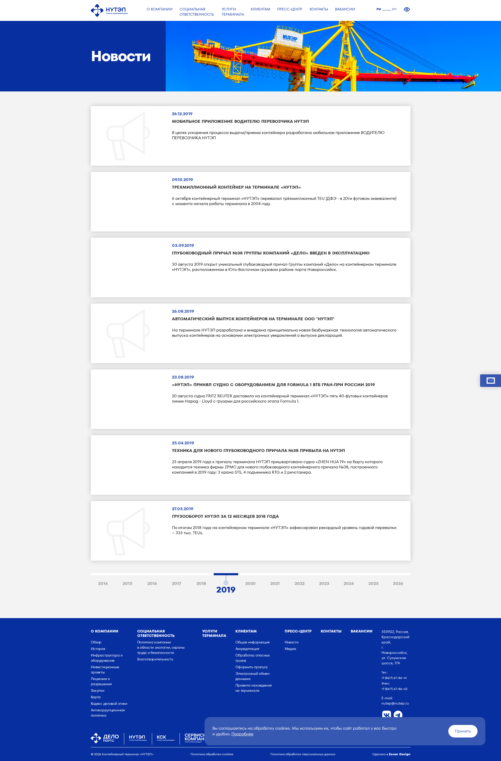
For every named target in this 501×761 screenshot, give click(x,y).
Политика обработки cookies (211, 754)
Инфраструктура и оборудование (107, 658)
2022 (300, 583)
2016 (152, 583)
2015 (127, 583)
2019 (225, 588)
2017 (176, 583)
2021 (275, 583)
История (98, 648)
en (394, 9)
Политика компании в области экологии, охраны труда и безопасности (160, 647)
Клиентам (246, 631)
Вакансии (361, 631)
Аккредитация (247, 648)
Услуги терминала (214, 633)
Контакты (331, 631)
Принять (463, 731)
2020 (250, 583)
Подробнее (242, 734)
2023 (324, 583)
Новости (292, 642)
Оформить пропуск (251, 667)
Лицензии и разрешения (101, 681)
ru (379, 9)
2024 (349, 583)
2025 (373, 583)
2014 (103, 583)
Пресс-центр (298, 631)
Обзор (96, 642)
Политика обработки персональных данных (302, 754)
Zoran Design (399, 754)
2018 (201, 583)
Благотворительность (155, 659)
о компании (104, 631)
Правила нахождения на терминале (253, 688)
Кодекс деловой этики (109, 703)
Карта (96, 697)
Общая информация (252, 642)
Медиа (290, 648)
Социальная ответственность (156, 633)
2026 (398, 583)
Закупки (97, 690)
